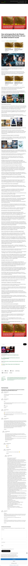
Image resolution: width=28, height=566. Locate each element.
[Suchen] (25, 344)
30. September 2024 (8, 449)
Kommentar (2, 529)
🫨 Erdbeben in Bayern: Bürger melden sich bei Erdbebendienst (10, 364)
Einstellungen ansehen (14, 563)
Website (2, 545)
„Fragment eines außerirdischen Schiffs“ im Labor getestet (3, 378)
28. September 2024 (6, 409)
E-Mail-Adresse (3, 542)
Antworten (5, 396)
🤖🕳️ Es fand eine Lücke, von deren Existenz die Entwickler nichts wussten (12, 361)
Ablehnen (14, 561)
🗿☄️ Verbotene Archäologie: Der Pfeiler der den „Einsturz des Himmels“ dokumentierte (10, 358)
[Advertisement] (14, 9)
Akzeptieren (14, 559)
